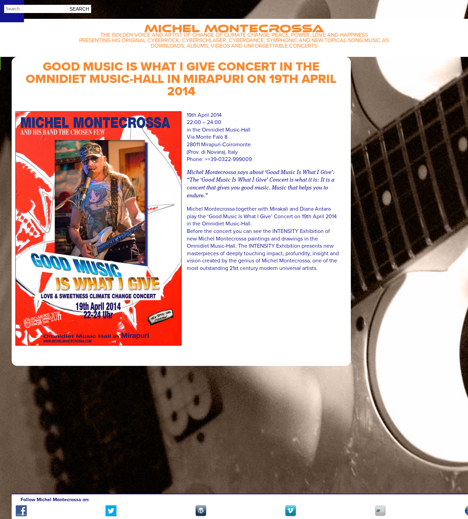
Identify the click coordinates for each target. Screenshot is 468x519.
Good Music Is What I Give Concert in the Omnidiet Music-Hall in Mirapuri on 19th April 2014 (181, 79)
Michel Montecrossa (234, 26)
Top (454, 494)
